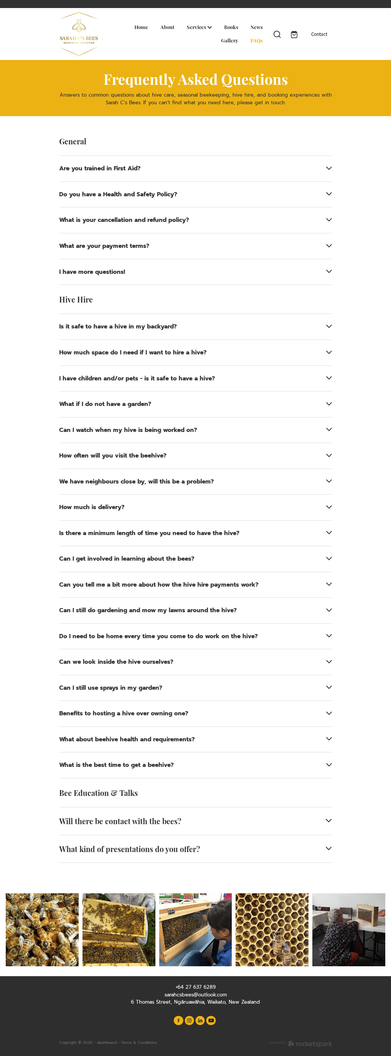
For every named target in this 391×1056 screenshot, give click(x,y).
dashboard (106, 1042)
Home (141, 26)
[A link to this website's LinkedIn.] (200, 1020)
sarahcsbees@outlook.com (196, 994)
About (167, 26)
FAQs (256, 40)
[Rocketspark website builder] (301, 1044)
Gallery (229, 40)
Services (197, 26)
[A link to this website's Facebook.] (178, 1020)
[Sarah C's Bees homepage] (86, 34)
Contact (319, 34)
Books (231, 26)
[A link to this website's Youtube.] (210, 1020)
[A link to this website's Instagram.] (189, 1020)
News (256, 26)
